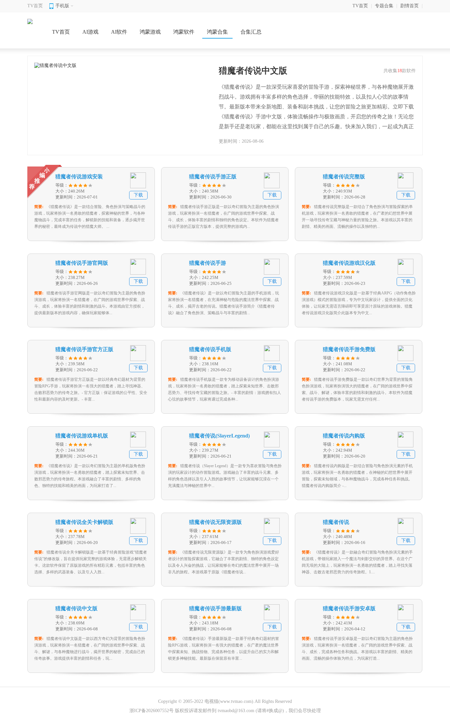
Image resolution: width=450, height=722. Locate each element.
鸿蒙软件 (183, 32)
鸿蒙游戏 (150, 32)
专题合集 (384, 5)
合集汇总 (251, 32)
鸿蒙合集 (217, 32)
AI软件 (119, 32)
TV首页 (35, 5)
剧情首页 (409, 5)
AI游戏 (90, 32)
